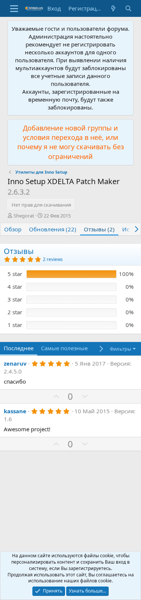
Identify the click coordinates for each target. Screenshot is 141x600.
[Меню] (14, 8)
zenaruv (15, 363)
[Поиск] (128, 8)
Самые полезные (64, 348)
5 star (15, 274)
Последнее (18, 348)
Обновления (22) (52, 229)
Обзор (12, 229)
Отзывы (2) (99, 229)
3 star (15, 299)
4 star (15, 286)
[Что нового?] (113, 8)
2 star (15, 312)
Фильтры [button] (120, 348)
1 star (15, 324)
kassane (15, 411)
